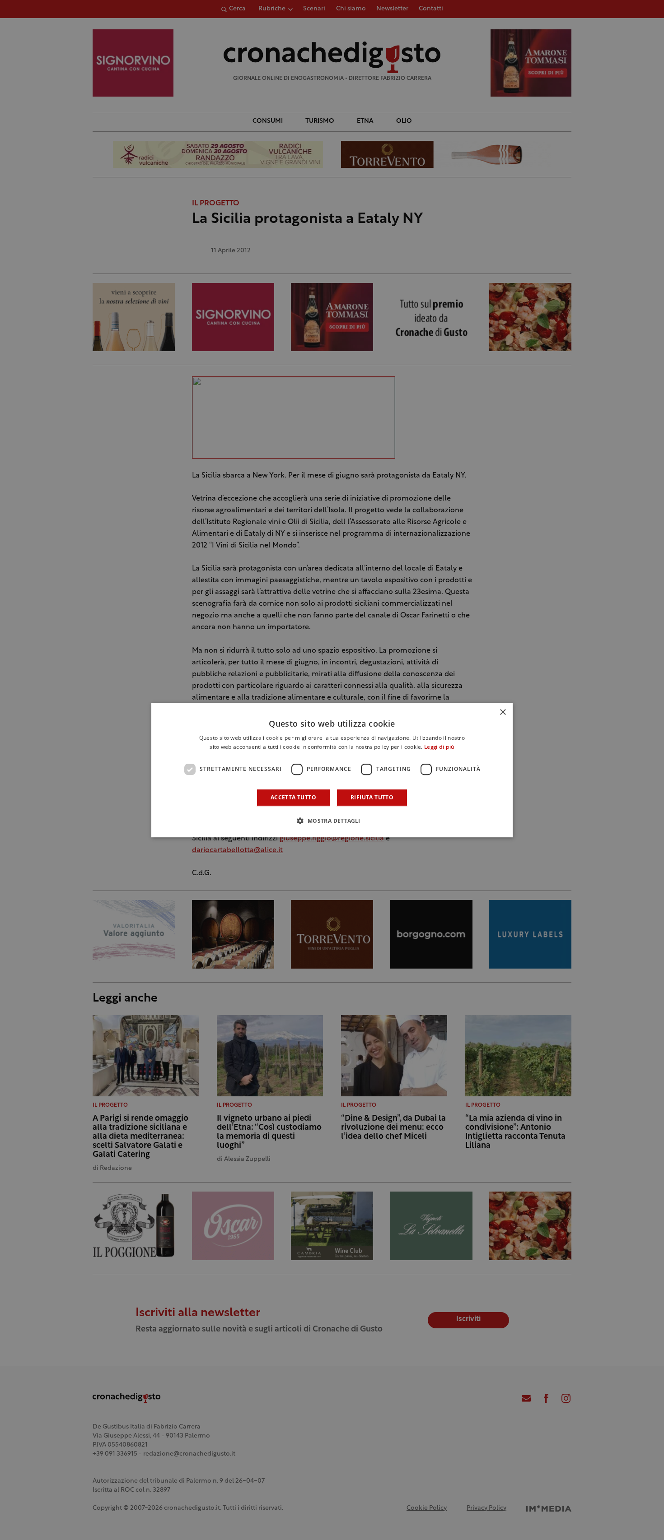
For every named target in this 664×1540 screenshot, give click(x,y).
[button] (332, 820)
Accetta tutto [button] (293, 797)
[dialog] (332, 770)
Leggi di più (439, 747)
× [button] (502, 712)
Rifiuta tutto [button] (372, 797)
